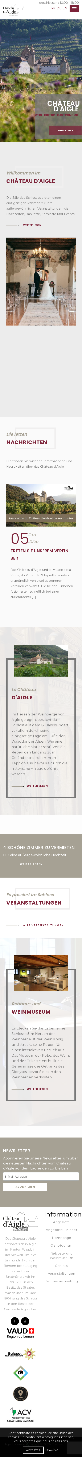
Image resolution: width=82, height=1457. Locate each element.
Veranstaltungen (61, 1225)
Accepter (33, 1450)
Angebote (61, 1174)
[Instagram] (25, 1273)
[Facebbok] (15, 1273)
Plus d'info (53, 1450)
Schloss (61, 1217)
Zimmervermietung (61, 1233)
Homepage (61, 1189)
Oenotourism (61, 1197)
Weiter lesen (65, 130)
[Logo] (20, 1173)
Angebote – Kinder (61, 1181)
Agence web (15, 1396)
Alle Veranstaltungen (43, 877)
